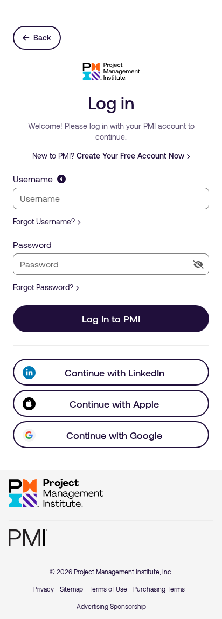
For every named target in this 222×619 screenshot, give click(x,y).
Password (32, 244)
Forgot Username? (44, 221)
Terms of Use (108, 589)
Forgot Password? (43, 287)
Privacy (43, 589)
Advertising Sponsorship (111, 606)
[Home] (56, 493)
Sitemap (71, 589)
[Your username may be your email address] (61, 179)
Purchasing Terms (159, 589)
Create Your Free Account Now (130, 155)
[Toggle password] (198, 264)
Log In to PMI (111, 319)
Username (33, 179)
